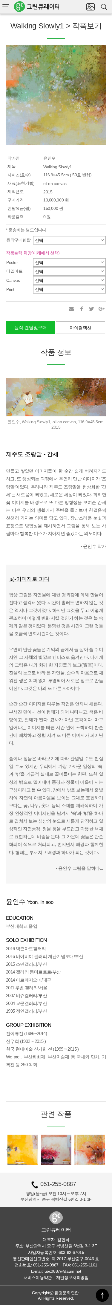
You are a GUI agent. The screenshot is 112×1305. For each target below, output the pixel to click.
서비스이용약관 (38, 1277)
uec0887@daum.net (63, 1271)
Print (10, 289)
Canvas (13, 280)
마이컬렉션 (80, 327)
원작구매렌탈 (18, 240)
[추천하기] (71, 308)
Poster (12, 262)
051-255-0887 (58, 1184)
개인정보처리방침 (72, 1277)
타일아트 (14, 271)
